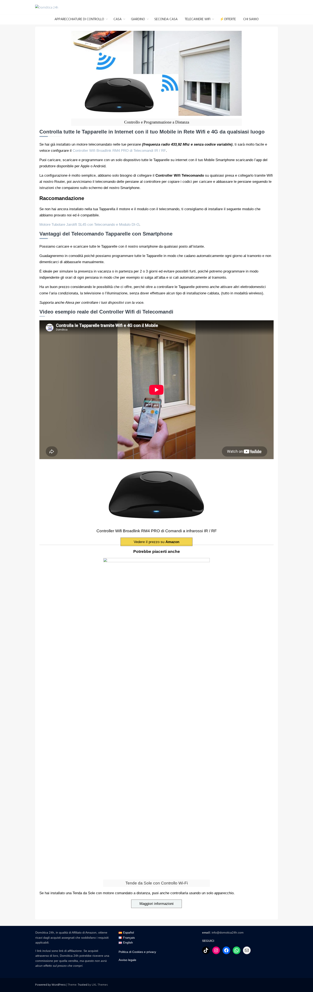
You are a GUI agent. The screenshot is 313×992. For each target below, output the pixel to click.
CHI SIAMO (251, 19)
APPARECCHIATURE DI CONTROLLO (79, 19)
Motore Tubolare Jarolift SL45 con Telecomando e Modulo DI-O (89, 224)
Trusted (82, 984)
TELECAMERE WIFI (197, 19)
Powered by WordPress (50, 984)
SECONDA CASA (166, 19)
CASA (117, 19)
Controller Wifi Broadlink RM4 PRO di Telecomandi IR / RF (119, 150)
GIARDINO (138, 19)
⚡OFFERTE (228, 19)
